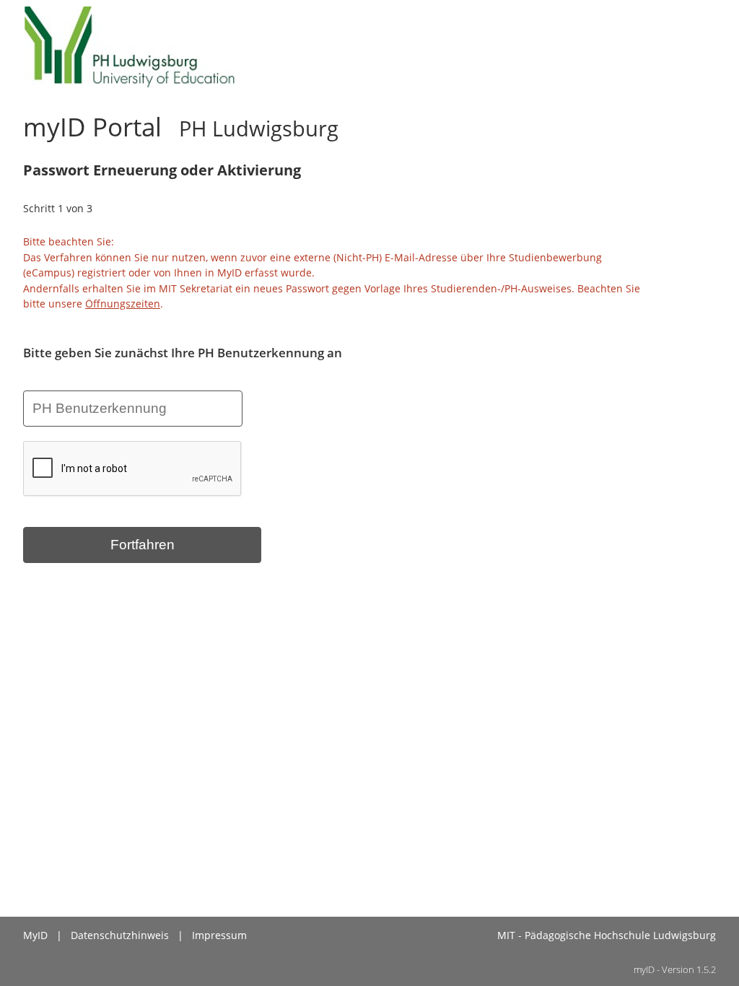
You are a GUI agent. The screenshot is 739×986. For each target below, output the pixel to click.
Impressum (219, 935)
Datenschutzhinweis (120, 935)
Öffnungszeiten (122, 303)
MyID (35, 935)
